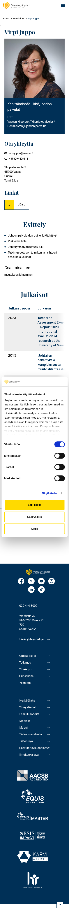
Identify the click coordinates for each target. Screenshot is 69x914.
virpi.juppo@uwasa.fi (21, 153)
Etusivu (6, 18)
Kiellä (34, 528)
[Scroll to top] (59, 905)
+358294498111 (18, 158)
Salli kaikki (34, 504)
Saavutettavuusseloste (34, 748)
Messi (23, 727)
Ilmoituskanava (29, 754)
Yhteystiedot (27, 707)
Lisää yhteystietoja (31, 639)
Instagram (51, 581)
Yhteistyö (25, 669)
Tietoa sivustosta (30, 734)
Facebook (21, 581)
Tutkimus (25, 662)
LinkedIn (31, 589)
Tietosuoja (26, 741)
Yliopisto (25, 683)
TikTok (41, 589)
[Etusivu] (16, 5)
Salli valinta (34, 516)
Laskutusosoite (29, 714)
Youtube (41, 581)
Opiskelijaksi (27, 656)
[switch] (59, 456)
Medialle (25, 721)
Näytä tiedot (50, 493)
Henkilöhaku (19, 18)
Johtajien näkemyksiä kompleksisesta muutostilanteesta (51, 362)
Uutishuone (26, 676)
